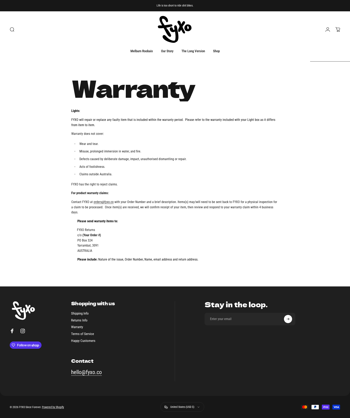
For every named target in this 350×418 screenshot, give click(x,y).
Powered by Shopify (53, 407)
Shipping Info (80, 313)
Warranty (77, 327)
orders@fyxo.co (104, 202)
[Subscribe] (288, 319)
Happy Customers (83, 341)
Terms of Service (82, 334)
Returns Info (79, 320)
